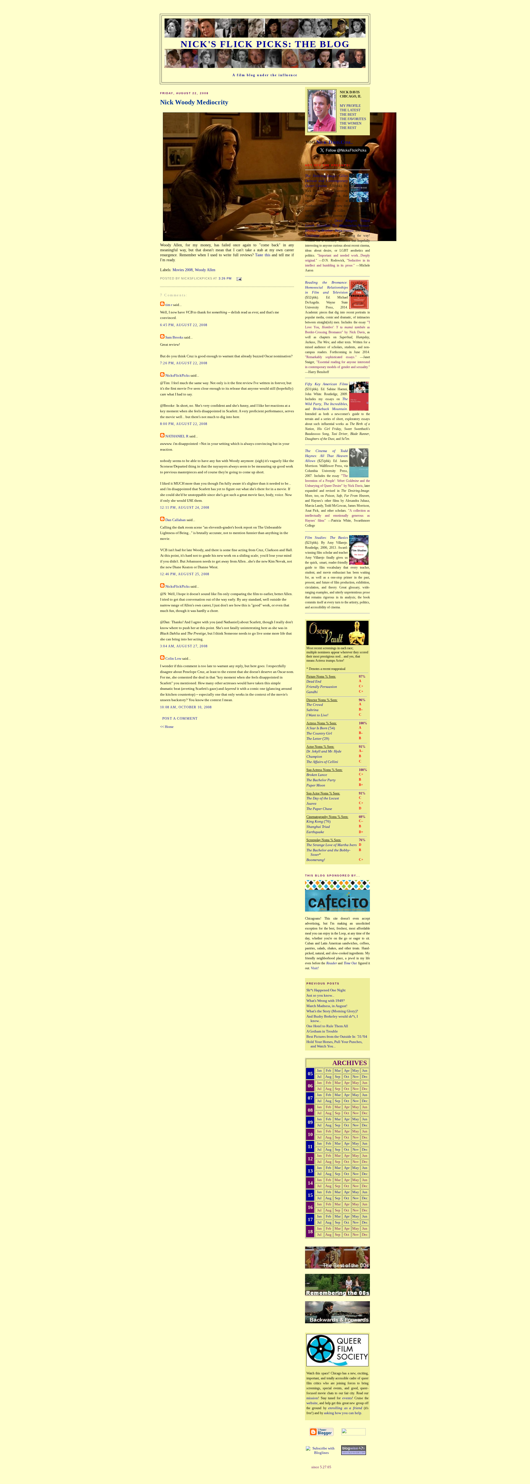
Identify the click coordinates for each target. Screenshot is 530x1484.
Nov (356, 1076)
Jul (319, 1076)
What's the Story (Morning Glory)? (332, 1011)
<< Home (167, 727)
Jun (364, 1070)
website (312, 1403)
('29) (317, 738)
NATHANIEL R (177, 436)
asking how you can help (342, 1413)
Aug (328, 1076)
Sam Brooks (174, 337)
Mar (338, 1070)
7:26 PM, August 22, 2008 (183, 363)
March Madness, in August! (326, 1006)
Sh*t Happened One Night (326, 990)
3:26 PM (225, 278)
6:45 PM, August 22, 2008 (183, 325)
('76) (318, 821)
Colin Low (173, 659)
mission (312, 1398)
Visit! (315, 968)
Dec (365, 1076)
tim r (168, 305)
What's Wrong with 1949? (325, 1001)
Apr (346, 1070)
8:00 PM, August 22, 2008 (183, 424)
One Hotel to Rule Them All (327, 1026)
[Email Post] (238, 278)
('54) (320, 728)
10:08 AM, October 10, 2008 (186, 707)
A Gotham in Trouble (322, 1031)
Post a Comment (180, 718)
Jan (319, 1070)
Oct (346, 1076)
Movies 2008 (183, 270)
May (355, 1070)
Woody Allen (205, 270)
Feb (328, 1070)
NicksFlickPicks (177, 375)
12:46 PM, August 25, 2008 (184, 574)
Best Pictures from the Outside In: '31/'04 (336, 1036)
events (347, 1398)
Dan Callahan (175, 520)
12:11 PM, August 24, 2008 (184, 507)
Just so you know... (320, 995)
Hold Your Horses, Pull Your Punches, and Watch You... (334, 1044)
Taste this (262, 255)
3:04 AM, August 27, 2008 (184, 646)
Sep (337, 1076)
